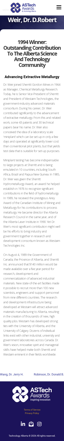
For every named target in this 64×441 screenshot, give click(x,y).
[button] (58, 7)
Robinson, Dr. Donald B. (49, 374)
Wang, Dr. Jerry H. (11, 374)
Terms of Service (32, 409)
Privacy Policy (32, 413)
